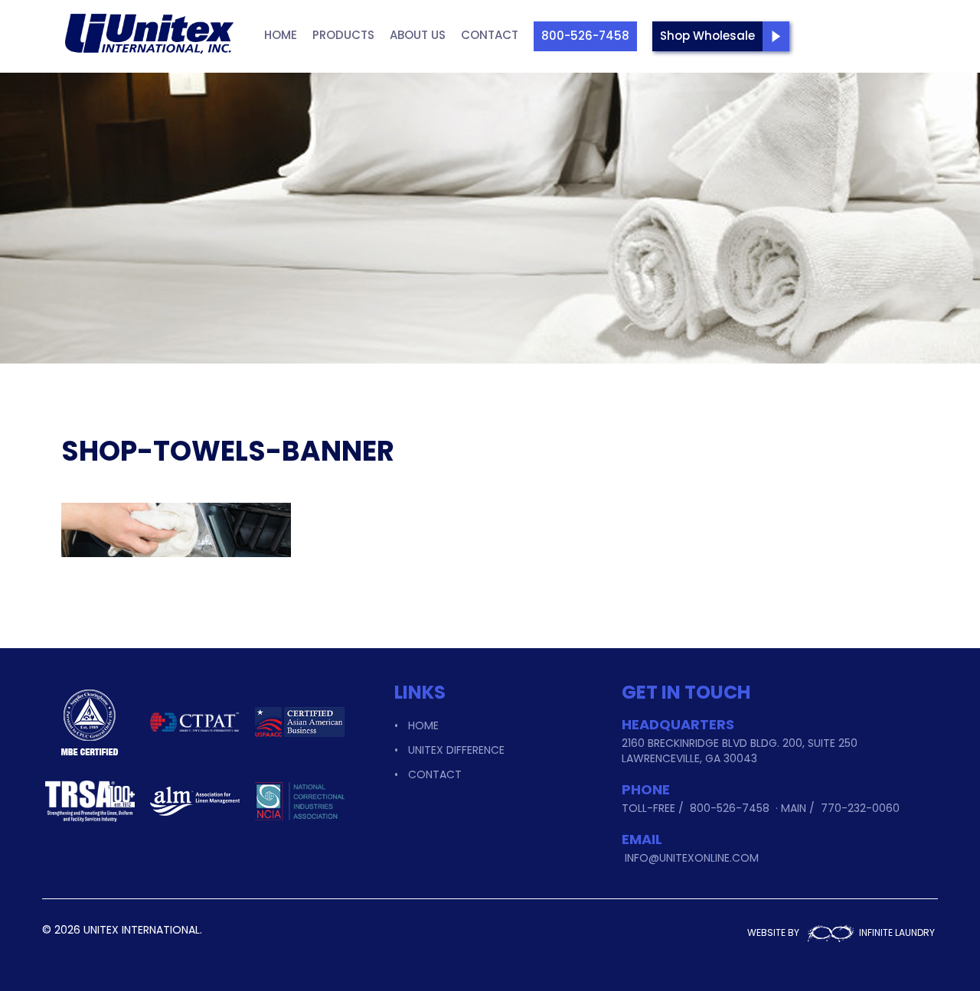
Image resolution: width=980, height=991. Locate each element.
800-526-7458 (585, 36)
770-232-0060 (860, 808)
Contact (489, 35)
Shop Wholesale (707, 36)
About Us (418, 35)
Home (280, 35)
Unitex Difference (456, 750)
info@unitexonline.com (692, 857)
